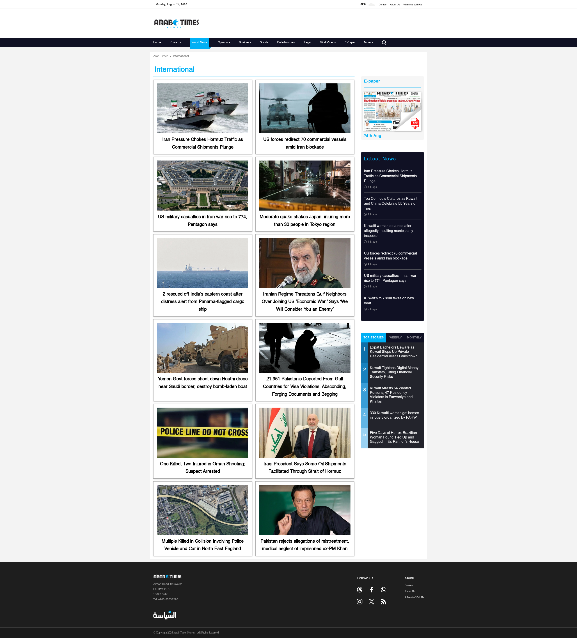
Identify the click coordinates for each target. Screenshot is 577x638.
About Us (395, 5)
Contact (383, 5)
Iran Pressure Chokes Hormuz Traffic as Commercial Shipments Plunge (390, 176)
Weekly (395, 337)
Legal (307, 42)
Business (245, 42)
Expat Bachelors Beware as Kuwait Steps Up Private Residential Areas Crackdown (393, 352)
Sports (264, 42)
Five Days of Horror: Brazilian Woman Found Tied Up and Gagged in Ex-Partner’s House (394, 437)
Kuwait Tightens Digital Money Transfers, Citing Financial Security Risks (394, 372)
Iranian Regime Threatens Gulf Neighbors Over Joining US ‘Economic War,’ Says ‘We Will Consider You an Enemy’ (305, 302)
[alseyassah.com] (164, 615)
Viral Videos (328, 42)
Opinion (223, 42)
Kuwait (174, 42)
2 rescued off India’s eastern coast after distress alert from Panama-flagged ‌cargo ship (202, 302)
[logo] (176, 23)
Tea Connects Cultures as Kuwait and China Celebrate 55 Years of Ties (390, 204)
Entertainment (286, 42)
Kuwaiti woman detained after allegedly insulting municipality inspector (388, 231)
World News (199, 42)
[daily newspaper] (392, 111)
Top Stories (374, 337)
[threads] (359, 589)
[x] (371, 601)
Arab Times (160, 56)
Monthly (414, 337)
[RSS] (383, 601)
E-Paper (350, 42)
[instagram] (359, 601)
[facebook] (371, 589)
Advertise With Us (412, 5)
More (367, 42)
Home (157, 42)
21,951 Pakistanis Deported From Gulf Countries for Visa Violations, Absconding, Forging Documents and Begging (304, 387)
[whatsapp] (383, 589)
